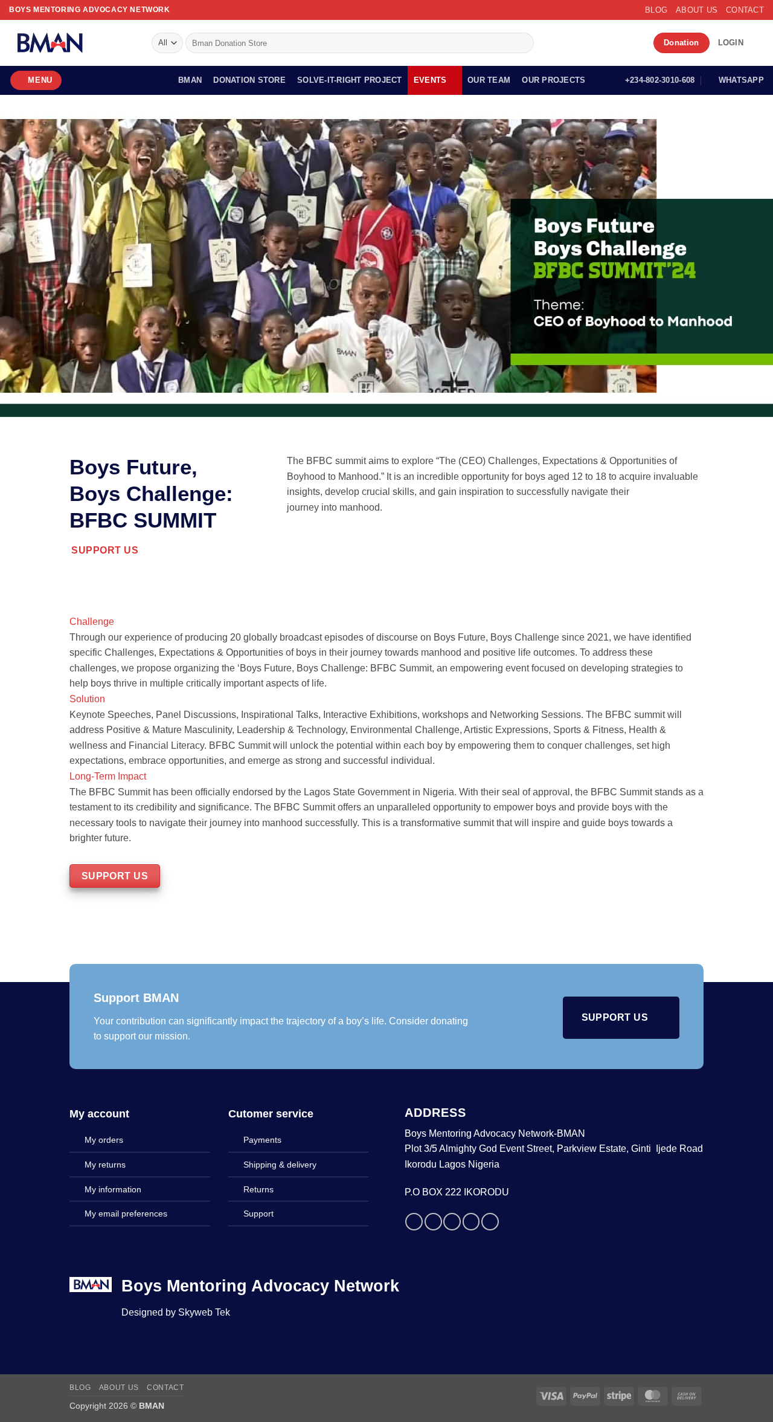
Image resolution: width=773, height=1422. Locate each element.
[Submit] (522, 43)
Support (258, 1213)
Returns (258, 1189)
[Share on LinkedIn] (490, 1221)
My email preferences (126, 1213)
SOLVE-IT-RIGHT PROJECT (349, 80)
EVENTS (430, 80)
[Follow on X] (574, 42)
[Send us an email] (589, 42)
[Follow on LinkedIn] (621, 42)
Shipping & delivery (279, 1164)
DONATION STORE (249, 80)
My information (113, 1189)
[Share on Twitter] (433, 1221)
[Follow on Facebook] (542, 42)
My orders (104, 1140)
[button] (730, 43)
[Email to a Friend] (452, 1221)
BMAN (190, 80)
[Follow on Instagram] (558, 42)
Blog (656, 10)
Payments (262, 1140)
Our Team (488, 80)
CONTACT (745, 10)
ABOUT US (696, 10)
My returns (105, 1164)
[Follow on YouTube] (637, 42)
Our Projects (553, 80)
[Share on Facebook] (414, 1221)
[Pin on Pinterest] (471, 1221)
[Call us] (606, 42)
